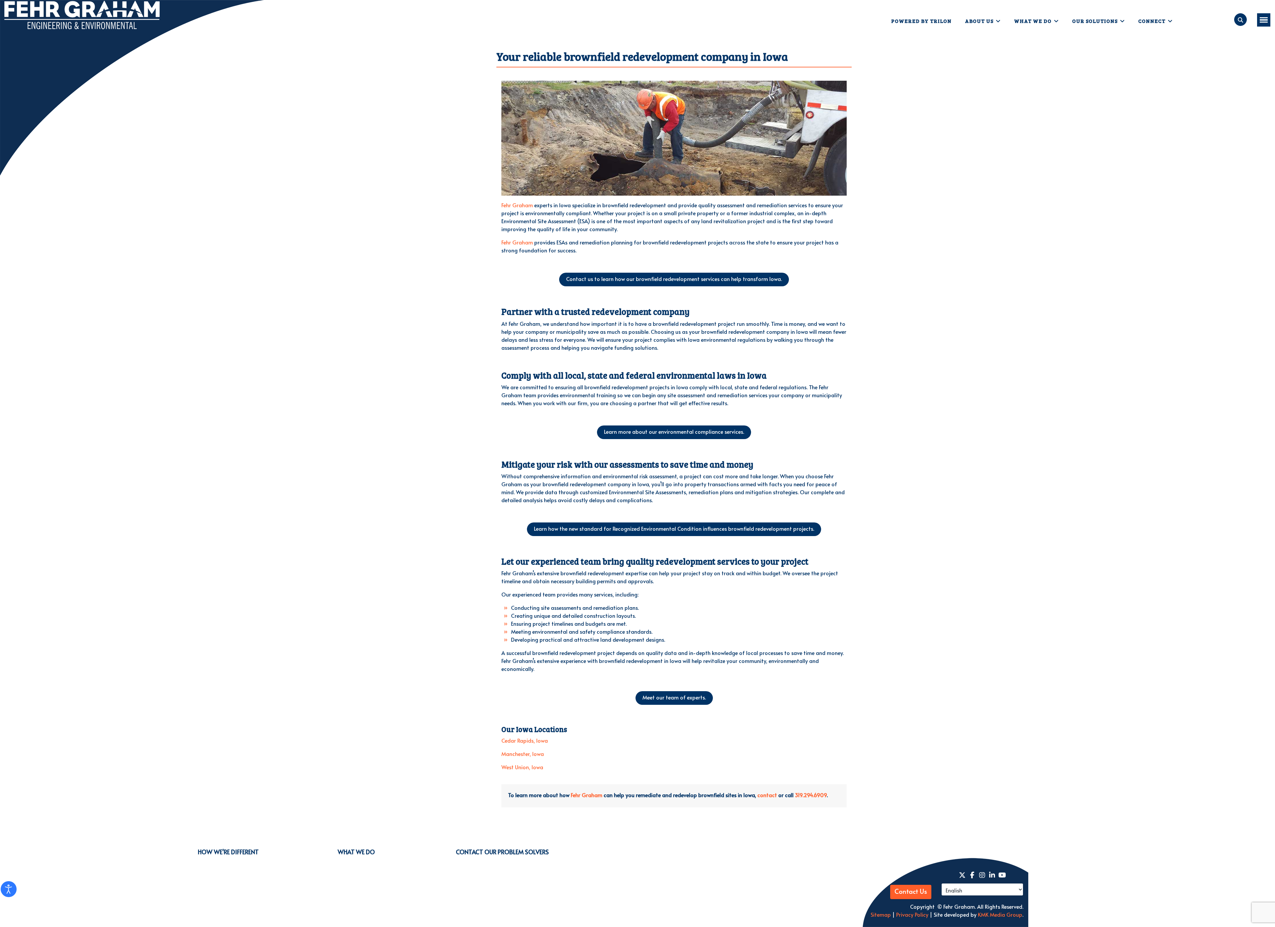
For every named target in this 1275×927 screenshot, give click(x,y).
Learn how (674, 528)
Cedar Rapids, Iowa (524, 740)
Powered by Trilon (921, 20)
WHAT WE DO (356, 852)
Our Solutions (1095, 20)
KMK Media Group (1000, 914)
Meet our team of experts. (674, 697)
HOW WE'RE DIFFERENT (228, 852)
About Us (979, 20)
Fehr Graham (517, 205)
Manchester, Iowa (522, 753)
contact (767, 794)
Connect (1151, 20)
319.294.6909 (811, 794)
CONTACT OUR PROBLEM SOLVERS (502, 852)
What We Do (1033, 20)
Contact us (674, 278)
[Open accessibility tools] (9, 889)
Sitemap (881, 914)
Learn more (674, 431)
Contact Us (910, 891)
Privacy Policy (911, 914)
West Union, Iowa (522, 767)
